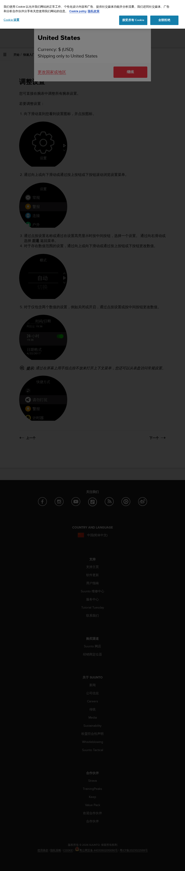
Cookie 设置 (11, 20)
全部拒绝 (164, 20)
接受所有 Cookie (133, 20)
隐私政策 (93, 11)
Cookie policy (78, 11)
